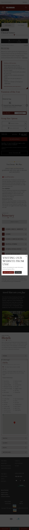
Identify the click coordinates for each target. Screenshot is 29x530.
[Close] (26, 256)
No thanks (18, 272)
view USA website (8, 272)
